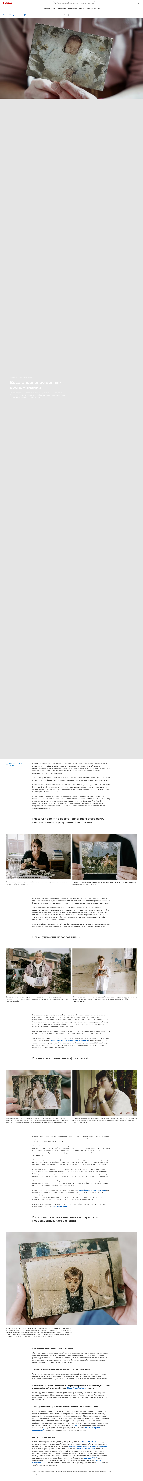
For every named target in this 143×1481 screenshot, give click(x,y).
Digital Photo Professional (77, 1388)
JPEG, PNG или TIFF (90, 1442)
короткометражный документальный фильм (69, 1041)
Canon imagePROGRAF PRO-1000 (92, 1190)
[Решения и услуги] (100, 8)
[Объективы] (67, 8)
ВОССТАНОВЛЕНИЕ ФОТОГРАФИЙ (21, 377)
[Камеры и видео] (56, 8)
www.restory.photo (60, 1206)
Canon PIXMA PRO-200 (85, 1449)
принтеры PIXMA (90, 1458)
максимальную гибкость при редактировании (88, 1446)
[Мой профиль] (138, 3)
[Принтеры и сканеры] (85, 8)
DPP (75, 1425)
